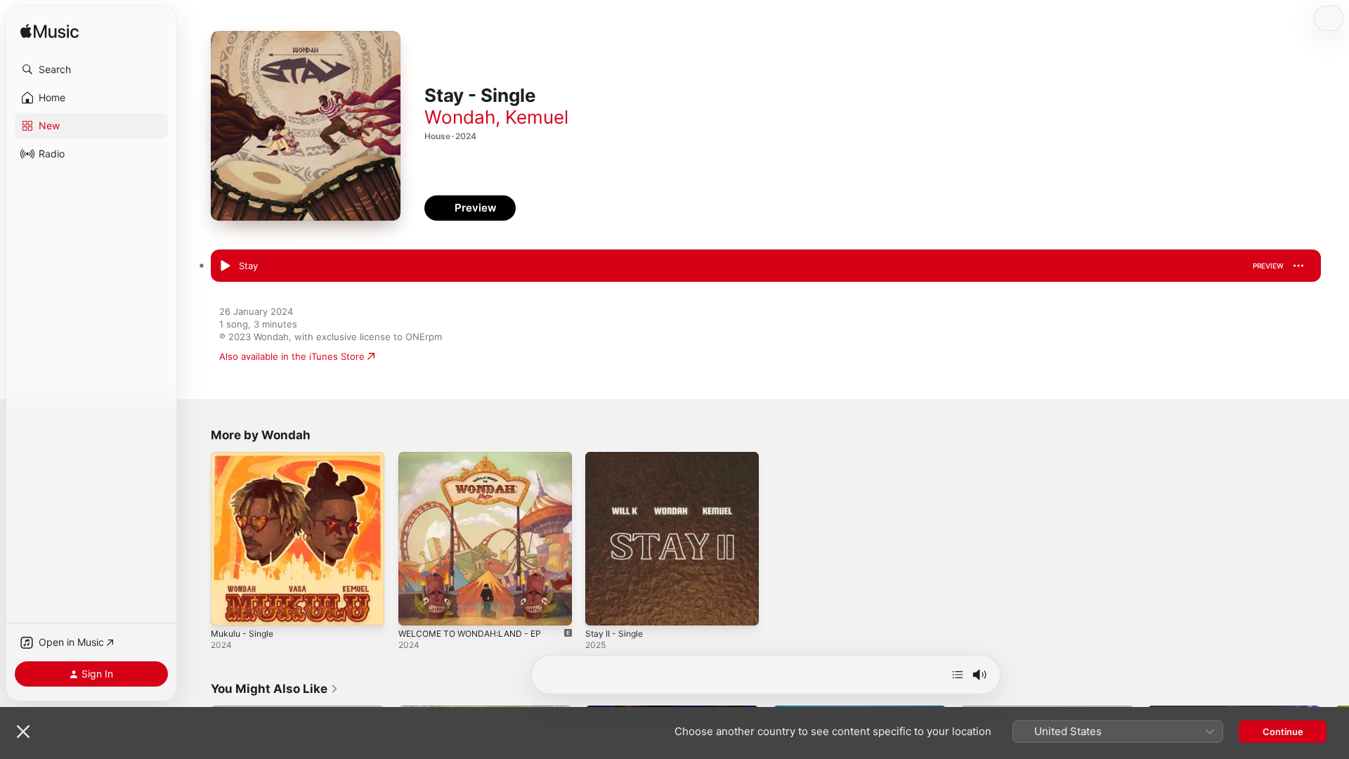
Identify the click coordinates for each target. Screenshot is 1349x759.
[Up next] (957, 675)
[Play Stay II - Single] (602, 607)
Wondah (459, 117)
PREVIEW (1268, 265)
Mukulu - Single (245, 457)
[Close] (23, 731)
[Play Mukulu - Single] (228, 607)
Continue (1283, 731)
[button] (91, 70)
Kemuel (536, 117)
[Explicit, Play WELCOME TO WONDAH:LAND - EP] (415, 607)
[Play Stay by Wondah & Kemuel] (225, 266)
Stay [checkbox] (248, 265)
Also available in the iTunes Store (292, 356)
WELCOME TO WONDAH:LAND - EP (476, 457)
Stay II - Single (616, 457)
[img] (49, 32)
